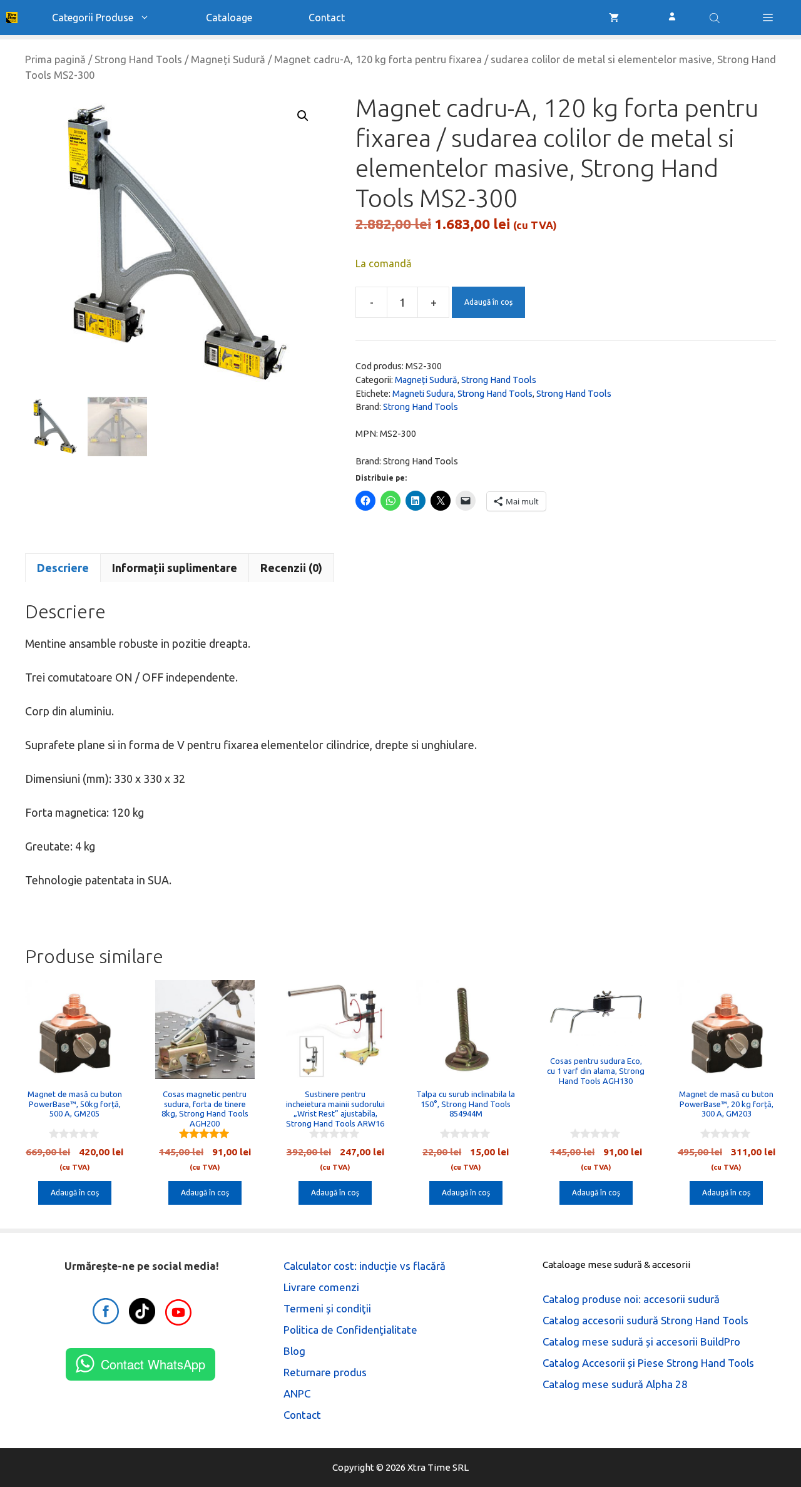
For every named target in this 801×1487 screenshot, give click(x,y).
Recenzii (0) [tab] (291, 567)
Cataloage (229, 17)
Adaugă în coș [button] (75, 1192)
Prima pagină (55, 59)
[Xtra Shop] (12, 17)
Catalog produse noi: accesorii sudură (631, 1299)
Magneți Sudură (228, 59)
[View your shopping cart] (614, 17)
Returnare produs (325, 1372)
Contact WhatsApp (153, 1364)
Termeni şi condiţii (327, 1308)
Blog (294, 1351)
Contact (327, 17)
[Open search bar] (716, 18)
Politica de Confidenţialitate (350, 1330)
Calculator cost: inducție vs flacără (364, 1266)
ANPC (296, 1393)
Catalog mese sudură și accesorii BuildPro (641, 1341)
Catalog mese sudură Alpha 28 (615, 1384)
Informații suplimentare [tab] (174, 567)
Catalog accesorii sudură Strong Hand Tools (645, 1320)
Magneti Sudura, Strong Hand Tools (462, 394)
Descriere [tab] (63, 567)
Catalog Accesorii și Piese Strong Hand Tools (648, 1363)
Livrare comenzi (321, 1287)
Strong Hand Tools (138, 59)
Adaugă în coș (488, 302)
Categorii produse (92, 17)
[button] (768, 17)
